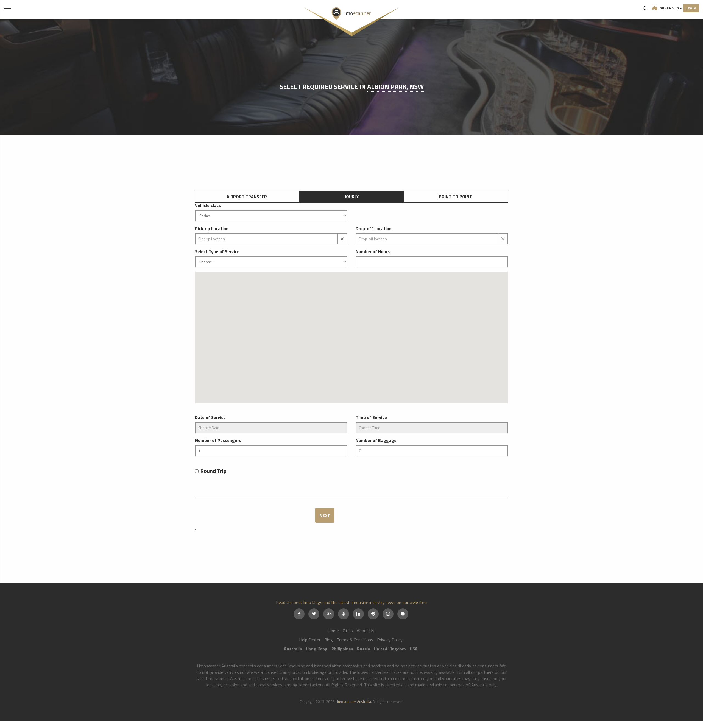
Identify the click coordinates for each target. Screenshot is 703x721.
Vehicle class (208, 205)
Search (645, 8)
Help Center (309, 639)
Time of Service (371, 417)
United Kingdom (390, 648)
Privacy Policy (390, 639)
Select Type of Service (217, 251)
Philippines (342, 648)
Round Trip (213, 471)
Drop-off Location (374, 228)
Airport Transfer (247, 196)
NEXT (324, 515)
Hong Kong (317, 648)
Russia (363, 648)
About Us (365, 630)
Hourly (351, 196)
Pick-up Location (211, 228)
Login (691, 8)
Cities (348, 630)
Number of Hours (373, 251)
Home (333, 630)
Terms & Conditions (355, 639)
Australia (669, 8)
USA (414, 648)
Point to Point (455, 196)
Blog (328, 639)
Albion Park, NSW (395, 86)
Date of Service (210, 417)
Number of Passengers (218, 440)
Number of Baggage (376, 440)
